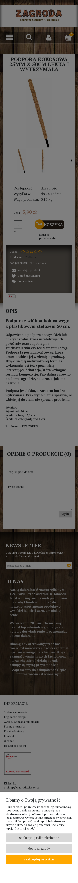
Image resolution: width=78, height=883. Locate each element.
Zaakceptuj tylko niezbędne (39, 837)
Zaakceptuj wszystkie (39, 859)
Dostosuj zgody (39, 848)
